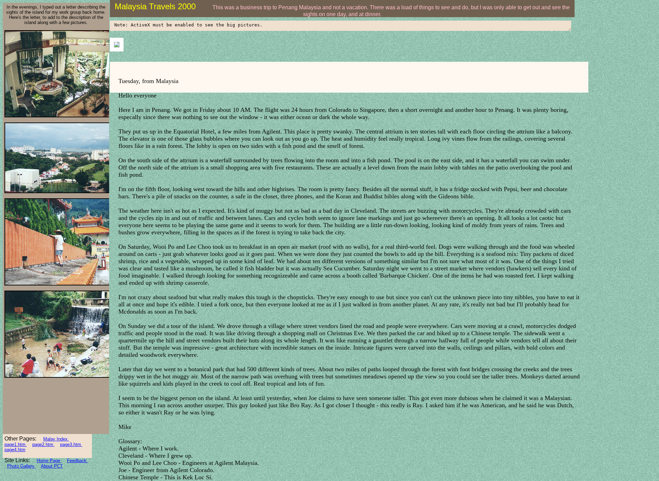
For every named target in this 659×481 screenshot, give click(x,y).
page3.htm (71, 444)
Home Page (49, 460)
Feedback (77, 460)
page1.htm (15, 444)
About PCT (52, 466)
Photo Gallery (21, 466)
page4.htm (14, 449)
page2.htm (43, 444)
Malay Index (56, 439)
